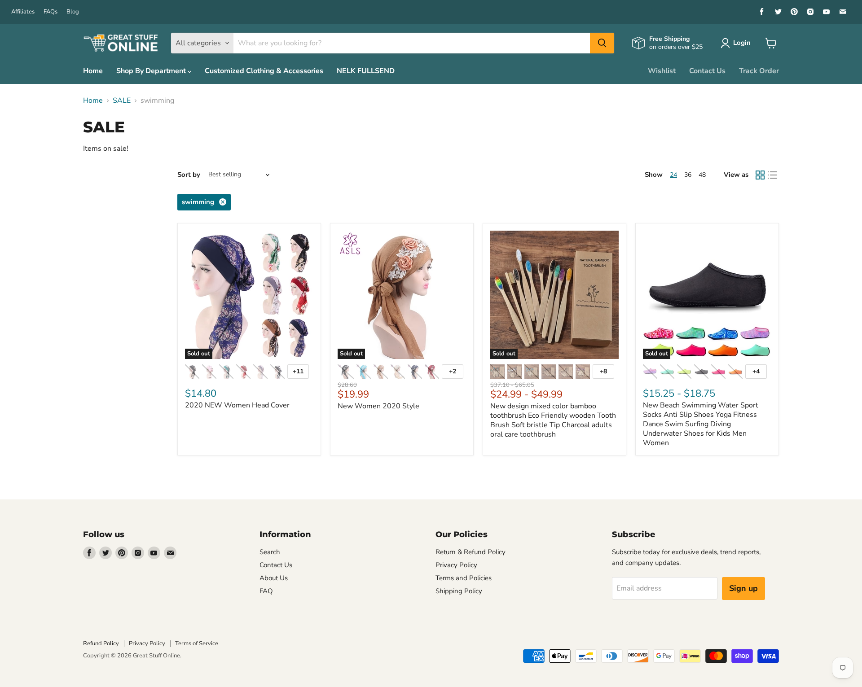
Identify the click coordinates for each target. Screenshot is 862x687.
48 (702, 175)
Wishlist (662, 71)
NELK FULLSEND (366, 71)
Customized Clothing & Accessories (264, 71)
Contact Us (707, 71)
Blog (72, 12)
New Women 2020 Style (378, 406)
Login (742, 42)
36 (687, 175)
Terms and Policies (463, 577)
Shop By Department (152, 71)
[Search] (602, 43)
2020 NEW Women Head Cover (237, 405)
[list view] (772, 175)
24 (673, 175)
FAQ (266, 590)
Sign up (743, 588)
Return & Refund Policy (470, 551)
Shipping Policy (458, 590)
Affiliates (23, 12)
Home (93, 71)
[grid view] (760, 175)
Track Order (759, 71)
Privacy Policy (456, 564)
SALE (122, 100)
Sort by (188, 175)
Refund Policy (101, 643)
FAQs (50, 12)
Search (269, 551)
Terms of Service (196, 643)
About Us (273, 577)
